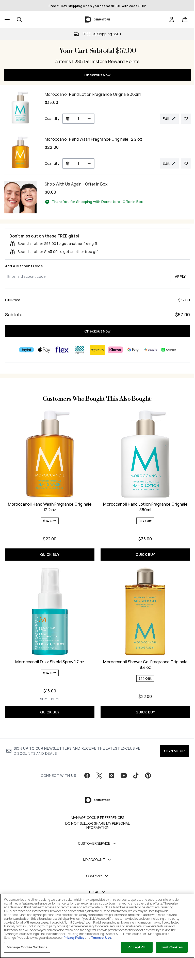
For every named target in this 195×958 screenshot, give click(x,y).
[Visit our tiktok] (136, 775)
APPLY (180, 276)
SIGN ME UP (174, 750)
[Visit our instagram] (111, 775)
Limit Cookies (172, 947)
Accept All (136, 947)
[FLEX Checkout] (62, 349)
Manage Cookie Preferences (97, 818)
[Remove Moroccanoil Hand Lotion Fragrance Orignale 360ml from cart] (67, 119)
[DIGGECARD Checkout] (80, 349)
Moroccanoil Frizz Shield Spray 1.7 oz (49, 662)
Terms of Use (101, 937)
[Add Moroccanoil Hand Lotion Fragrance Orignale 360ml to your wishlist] (186, 119)
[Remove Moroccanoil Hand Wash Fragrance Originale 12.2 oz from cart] (67, 163)
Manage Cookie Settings (27, 947)
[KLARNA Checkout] (115, 349)
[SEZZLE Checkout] (151, 349)
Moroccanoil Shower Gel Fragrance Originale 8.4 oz (145, 664)
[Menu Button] (6, 19)
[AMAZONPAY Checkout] (97, 349)
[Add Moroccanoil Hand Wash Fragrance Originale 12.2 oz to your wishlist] (186, 163)
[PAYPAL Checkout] (26, 349)
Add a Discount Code (24, 266)
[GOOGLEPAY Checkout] (133, 349)
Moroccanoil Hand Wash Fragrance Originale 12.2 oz (50, 506)
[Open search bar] (19, 19)
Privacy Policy (73, 937)
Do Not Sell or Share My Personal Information (97, 825)
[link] (172, 19)
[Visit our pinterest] (148, 775)
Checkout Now (97, 74)
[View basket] (185, 19)
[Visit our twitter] (99, 775)
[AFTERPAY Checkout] (168, 349)
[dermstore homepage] (97, 19)
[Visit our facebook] (87, 775)
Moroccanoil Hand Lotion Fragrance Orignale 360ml (145, 506)
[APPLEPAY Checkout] (44, 349)
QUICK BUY (50, 554)
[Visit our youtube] (124, 775)
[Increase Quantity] (89, 119)
